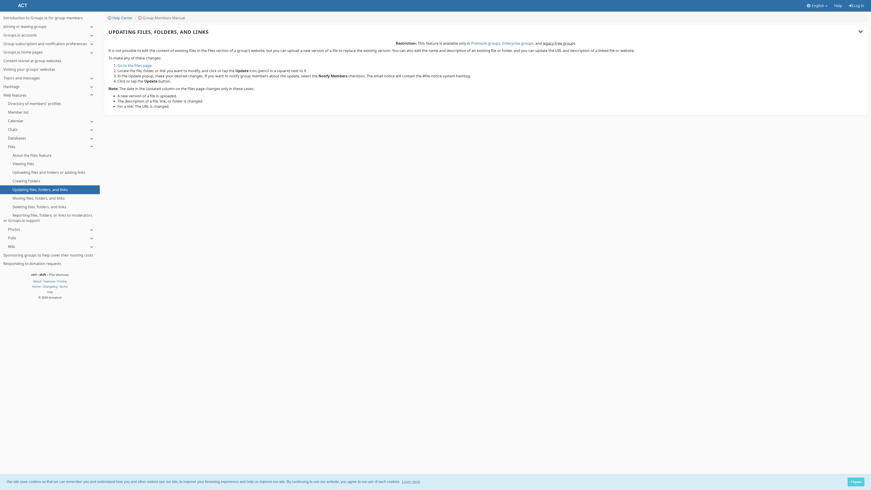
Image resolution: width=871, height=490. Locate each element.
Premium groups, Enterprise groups (502, 43)
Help (838, 5)
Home (36, 286)
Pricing (62, 281)
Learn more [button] (411, 482)
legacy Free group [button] (558, 43)
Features (50, 281)
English (818, 5)
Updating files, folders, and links (158, 31)
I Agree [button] (856, 482)
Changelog (50, 286)
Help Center (122, 17)
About (37, 281)
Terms (63, 286)
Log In (858, 5)
